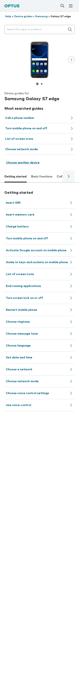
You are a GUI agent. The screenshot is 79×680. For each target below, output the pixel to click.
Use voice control (18, 405)
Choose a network (19, 369)
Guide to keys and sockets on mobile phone (37, 262)
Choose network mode (21, 149)
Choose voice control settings (27, 393)
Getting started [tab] (15, 176)
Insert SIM (13, 202)
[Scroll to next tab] (68, 176)
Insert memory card (20, 214)
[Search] (62, 5)
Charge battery (17, 226)
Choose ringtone (18, 321)
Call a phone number (19, 117)
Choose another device (23, 162)
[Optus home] (11, 6)
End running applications (23, 286)
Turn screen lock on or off (24, 298)
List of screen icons (19, 138)
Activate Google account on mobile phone (36, 250)
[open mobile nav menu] (71, 5)
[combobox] (36, 30)
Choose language (18, 345)
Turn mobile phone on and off (26, 128)
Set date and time (19, 357)
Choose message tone (22, 333)
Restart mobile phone (21, 309)
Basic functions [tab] (41, 176)
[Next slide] (71, 59)
